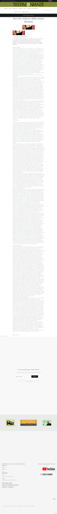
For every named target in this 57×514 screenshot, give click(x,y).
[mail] (52, 1)
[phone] (54, 1)
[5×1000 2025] (28, 420)
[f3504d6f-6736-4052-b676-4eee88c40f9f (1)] (10, 420)
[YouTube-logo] (48, 465)
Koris (33, 506)
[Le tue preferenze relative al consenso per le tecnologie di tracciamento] (55, 512)
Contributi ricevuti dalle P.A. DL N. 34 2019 (10, 484)
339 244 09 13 (4, 472)
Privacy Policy (30, 381)
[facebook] (49, 1)
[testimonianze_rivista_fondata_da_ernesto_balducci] (28, 2)
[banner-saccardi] (47, 420)
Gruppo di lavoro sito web (7, 482)
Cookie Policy (11, 486)
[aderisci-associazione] (47, 473)
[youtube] (51, 1)
